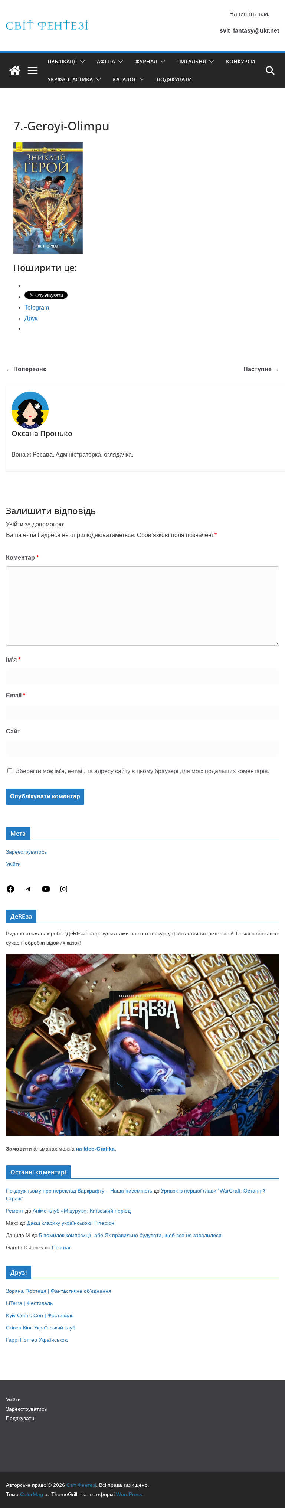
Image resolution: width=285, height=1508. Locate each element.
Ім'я (13, 660)
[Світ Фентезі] (15, 70)
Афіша (106, 61)
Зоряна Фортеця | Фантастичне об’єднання (58, 1291)
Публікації (62, 61)
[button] (81, 61)
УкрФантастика (70, 79)
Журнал (146, 61)
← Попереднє (26, 369)
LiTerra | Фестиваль (29, 1303)
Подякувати (174, 79)
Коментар (22, 558)
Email (15, 695)
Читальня (191, 61)
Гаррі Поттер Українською (37, 1340)
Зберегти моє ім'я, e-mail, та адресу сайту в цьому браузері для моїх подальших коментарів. (142, 771)
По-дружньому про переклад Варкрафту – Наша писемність (79, 1191)
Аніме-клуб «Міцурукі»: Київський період (82, 1211)
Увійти (13, 864)
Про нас (62, 1247)
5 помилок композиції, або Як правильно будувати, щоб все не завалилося (130, 1235)
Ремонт (15, 1211)
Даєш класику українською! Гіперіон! (71, 1223)
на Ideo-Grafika (95, 1149)
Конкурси (240, 61)
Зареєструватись (26, 852)
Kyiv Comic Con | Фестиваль (39, 1315)
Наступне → (261, 369)
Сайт (13, 731)
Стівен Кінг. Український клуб (40, 1328)
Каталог (125, 79)
